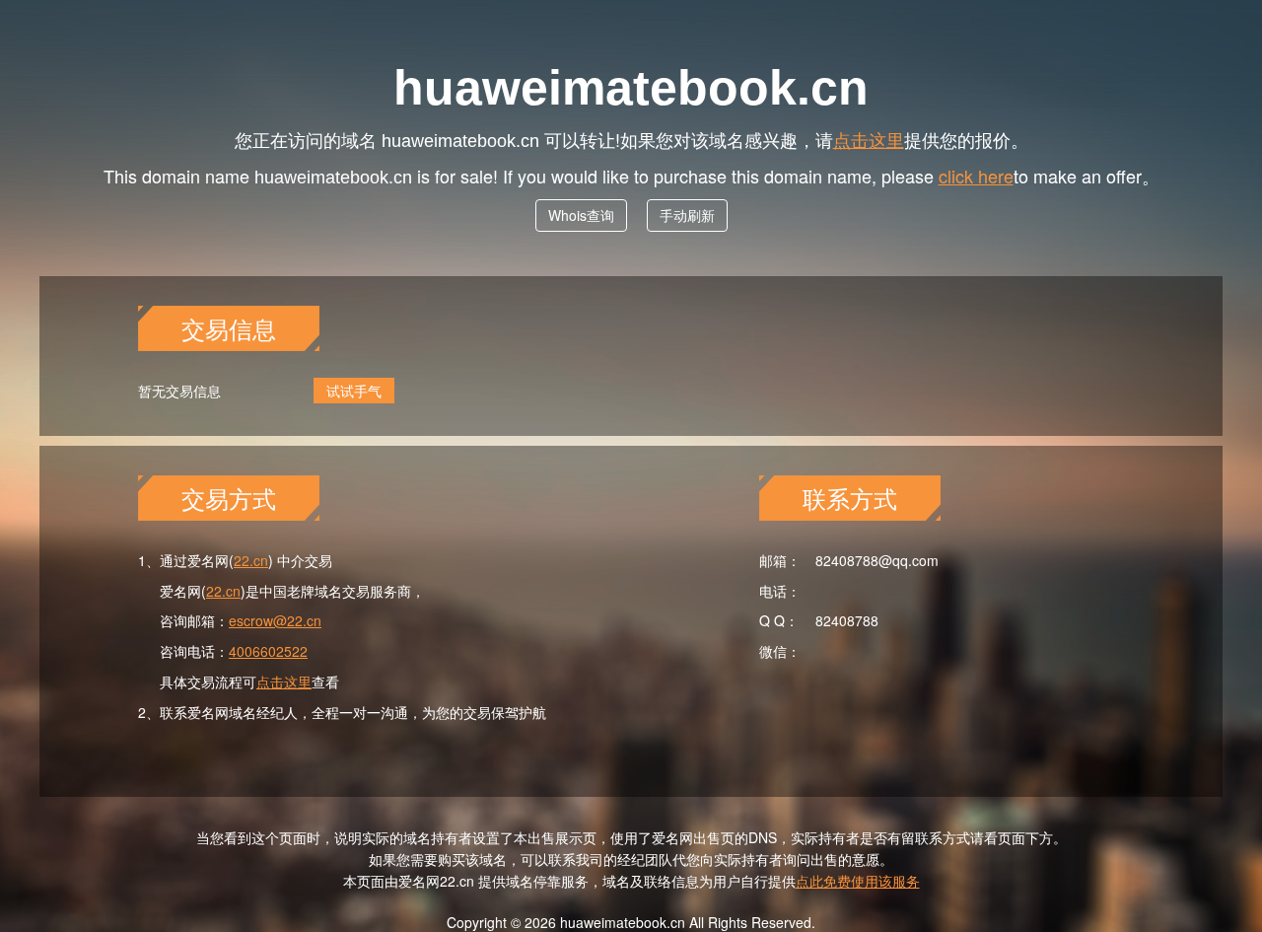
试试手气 (354, 390)
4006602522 (268, 651)
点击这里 (868, 139)
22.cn (251, 560)
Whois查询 (581, 215)
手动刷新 (687, 215)
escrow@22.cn (275, 620)
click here (976, 175)
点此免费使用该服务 (858, 881)
